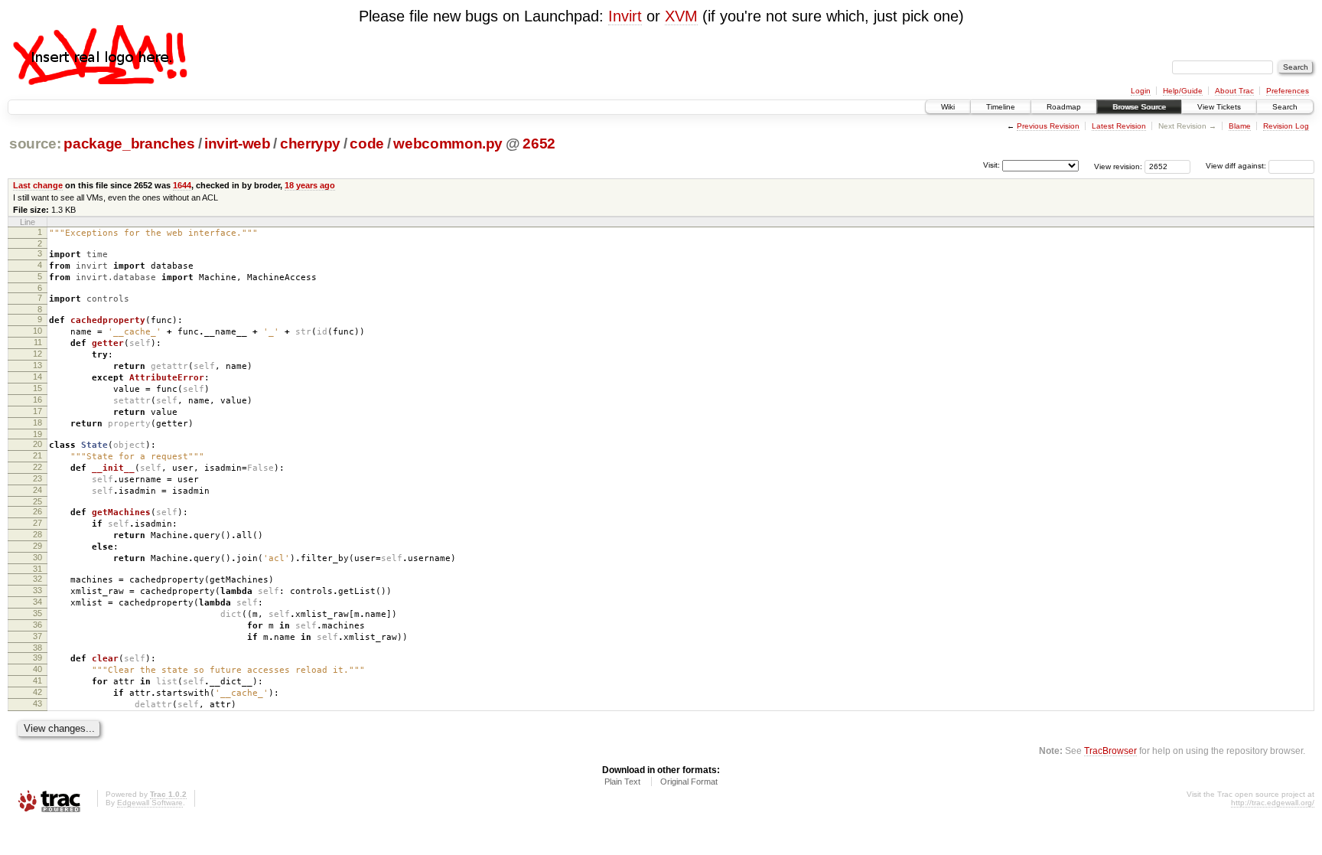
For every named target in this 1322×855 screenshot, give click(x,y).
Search (1285, 107)
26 (37, 511)
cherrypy (310, 143)
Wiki (948, 107)
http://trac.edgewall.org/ (1272, 802)
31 (37, 568)
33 (37, 590)
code (367, 143)
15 (37, 388)
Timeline (1000, 107)
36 (37, 624)
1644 (182, 185)
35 (37, 613)
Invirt (625, 16)
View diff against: (1237, 166)
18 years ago (310, 185)
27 (37, 522)
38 (37, 647)
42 (37, 692)
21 (37, 455)
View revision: (1118, 166)
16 (37, 399)
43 (37, 703)
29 (37, 545)
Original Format (689, 781)
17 (37, 411)
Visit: (991, 165)
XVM (681, 16)
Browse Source (1139, 107)
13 (37, 365)
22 (37, 467)
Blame (1240, 126)
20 (37, 444)
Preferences (1287, 90)
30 (37, 557)
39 (37, 657)
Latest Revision (1119, 126)
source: (35, 143)
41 (37, 680)
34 (37, 601)
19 (37, 434)
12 (37, 353)
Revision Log (1286, 126)
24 (37, 489)
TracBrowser (1110, 750)
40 (37, 669)
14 (37, 376)
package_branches (129, 143)
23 (37, 478)
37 (37, 636)
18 (37, 422)
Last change (38, 185)
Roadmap (1064, 107)
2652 (539, 143)
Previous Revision (1048, 126)
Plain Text (622, 781)
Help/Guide (1183, 90)
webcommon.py (448, 143)
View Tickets (1219, 107)
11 (38, 342)
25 (37, 501)
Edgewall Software (150, 802)
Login (1141, 90)
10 (37, 330)
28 (37, 534)
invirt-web (237, 143)
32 (37, 578)
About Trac (1234, 90)
